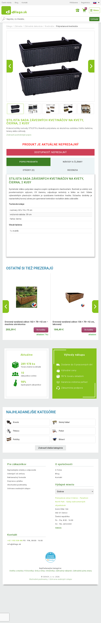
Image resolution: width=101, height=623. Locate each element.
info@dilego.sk (14, 544)
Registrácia (85, 3)
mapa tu (58, 528)
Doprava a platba (15, 481)
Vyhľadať (94, 19)
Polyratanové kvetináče (67, 26)
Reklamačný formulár (16, 477)
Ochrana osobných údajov (18, 488)
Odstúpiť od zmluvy (16, 474)
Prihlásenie (74, 3)
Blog (16, 3)
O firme (58, 470)
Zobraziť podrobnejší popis (18, 135)
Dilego (9, 26)
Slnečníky (50, 571)
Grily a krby (40, 571)
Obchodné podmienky (17, 485)
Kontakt (24, 3)
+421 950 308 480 (15, 541)
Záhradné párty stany (82, 571)
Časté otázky (6, 3)
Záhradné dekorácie (33, 26)
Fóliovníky (28, 571)
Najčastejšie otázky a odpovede (21, 470)
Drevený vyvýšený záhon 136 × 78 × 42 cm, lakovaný (74, 323)
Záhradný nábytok (64, 571)
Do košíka (41, 330)
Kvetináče (49, 26)
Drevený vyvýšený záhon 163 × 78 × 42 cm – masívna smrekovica (26, 323)
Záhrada (18, 26)
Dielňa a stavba (16, 571)
